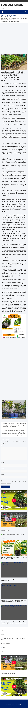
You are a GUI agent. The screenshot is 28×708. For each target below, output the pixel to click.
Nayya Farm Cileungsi (12, 5)
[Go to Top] (25, 702)
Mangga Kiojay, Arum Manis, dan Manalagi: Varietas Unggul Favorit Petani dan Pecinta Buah (13, 622)
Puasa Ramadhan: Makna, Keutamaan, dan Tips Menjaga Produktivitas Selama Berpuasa (13, 601)
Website (2, 474)
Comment (3, 445)
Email (2, 468)
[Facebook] (12, 702)
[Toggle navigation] (2, 12)
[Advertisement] (14, 38)
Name (2, 462)
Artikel (3, 538)
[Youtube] (16, 702)
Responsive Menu (25, 1)
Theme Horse (9, 705)
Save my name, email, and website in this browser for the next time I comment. (13, 482)
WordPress (23, 705)
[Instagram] (14, 702)
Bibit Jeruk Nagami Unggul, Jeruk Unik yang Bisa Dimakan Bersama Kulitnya (14, 558)
